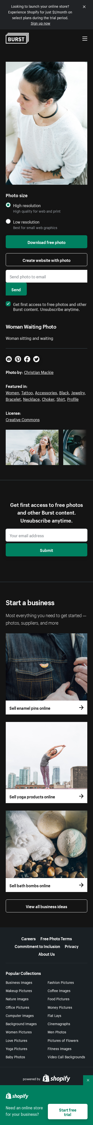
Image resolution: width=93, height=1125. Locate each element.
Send (16, 289)
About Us (46, 953)
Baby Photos (15, 1056)
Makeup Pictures (19, 990)
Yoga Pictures (16, 1048)
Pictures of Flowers (63, 1040)
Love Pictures (16, 1040)
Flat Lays (54, 1015)
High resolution (27, 205)
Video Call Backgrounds (66, 1056)
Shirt (61, 398)
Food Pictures (58, 998)
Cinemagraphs (59, 1023)
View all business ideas (46, 906)
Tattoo (27, 392)
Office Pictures (17, 1007)
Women (12, 392)
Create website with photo (46, 259)
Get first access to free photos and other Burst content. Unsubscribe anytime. (50, 306)
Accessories (46, 392)
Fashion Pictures (61, 982)
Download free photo (46, 241)
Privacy (72, 946)
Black (64, 392)
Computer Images (20, 1015)
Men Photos (57, 1031)
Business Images (19, 982)
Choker (48, 398)
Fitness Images (59, 1048)
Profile (73, 398)
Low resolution (26, 222)
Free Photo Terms (56, 938)
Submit (46, 549)
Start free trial (67, 1111)
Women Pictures (19, 1031)
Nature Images (17, 998)
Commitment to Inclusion (37, 946)
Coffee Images (59, 990)
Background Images (21, 1023)
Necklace (31, 398)
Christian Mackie (39, 371)
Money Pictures (60, 1007)
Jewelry (78, 392)
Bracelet (13, 398)
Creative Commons (23, 419)
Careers (28, 938)
